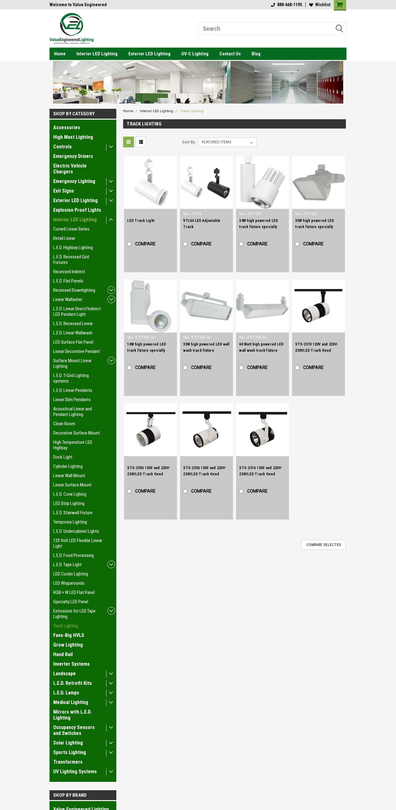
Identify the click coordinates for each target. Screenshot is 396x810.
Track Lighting (65, 626)
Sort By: (189, 142)
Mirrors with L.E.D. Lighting (72, 715)
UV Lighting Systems (75, 771)
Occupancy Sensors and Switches (74, 730)
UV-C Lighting (195, 54)
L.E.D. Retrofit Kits (72, 683)
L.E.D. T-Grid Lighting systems (71, 378)
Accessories (66, 127)
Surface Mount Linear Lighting (72, 363)
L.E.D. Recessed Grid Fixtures (71, 259)
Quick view (150, 204)
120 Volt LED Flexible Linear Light (77, 543)
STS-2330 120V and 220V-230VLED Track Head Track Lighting (204, 474)
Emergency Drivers (73, 156)
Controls (62, 147)
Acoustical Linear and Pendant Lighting (72, 411)
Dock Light (62, 457)
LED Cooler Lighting (70, 574)
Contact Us (230, 54)
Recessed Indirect (69, 271)
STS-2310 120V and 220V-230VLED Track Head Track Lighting (260, 474)
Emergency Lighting (74, 181)
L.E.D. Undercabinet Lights (76, 531)
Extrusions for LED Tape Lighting (74, 613)
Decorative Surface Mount (76, 433)
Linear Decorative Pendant (76, 351)
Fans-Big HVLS (68, 635)
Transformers (68, 762)
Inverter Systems (71, 664)
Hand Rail (63, 654)
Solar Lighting (68, 743)
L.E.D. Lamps (66, 693)
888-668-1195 (289, 4)
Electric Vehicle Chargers (70, 169)
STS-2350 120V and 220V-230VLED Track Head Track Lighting (148, 474)
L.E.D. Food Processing (73, 555)
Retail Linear (64, 238)
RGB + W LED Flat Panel (74, 592)
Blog (256, 54)
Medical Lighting (70, 702)
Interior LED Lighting (97, 54)
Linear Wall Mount (69, 475)
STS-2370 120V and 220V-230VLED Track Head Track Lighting (316, 350)
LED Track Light (140, 220)
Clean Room (64, 423)
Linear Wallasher (67, 299)
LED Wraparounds (68, 583)
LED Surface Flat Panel (73, 342)
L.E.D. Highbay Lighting (73, 247)
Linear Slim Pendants (72, 399)
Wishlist (322, 4)
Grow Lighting (68, 645)
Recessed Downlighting (74, 290)
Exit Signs (63, 191)
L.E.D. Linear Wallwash (73, 333)
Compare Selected (323, 545)
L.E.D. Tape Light (67, 564)
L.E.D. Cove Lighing (69, 494)
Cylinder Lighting (68, 466)
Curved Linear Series (71, 229)
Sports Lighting (69, 752)
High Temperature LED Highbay (72, 445)
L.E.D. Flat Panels (68, 281)
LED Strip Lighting (68, 503)
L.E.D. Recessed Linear (73, 323)
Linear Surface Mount (72, 485)
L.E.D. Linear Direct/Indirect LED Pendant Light (77, 311)
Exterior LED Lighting (149, 54)
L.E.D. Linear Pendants (72, 390)
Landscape (64, 673)
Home (60, 54)
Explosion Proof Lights (77, 210)
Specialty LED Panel (70, 601)
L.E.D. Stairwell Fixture (73, 512)
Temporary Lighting (70, 522)
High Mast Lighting (73, 137)
